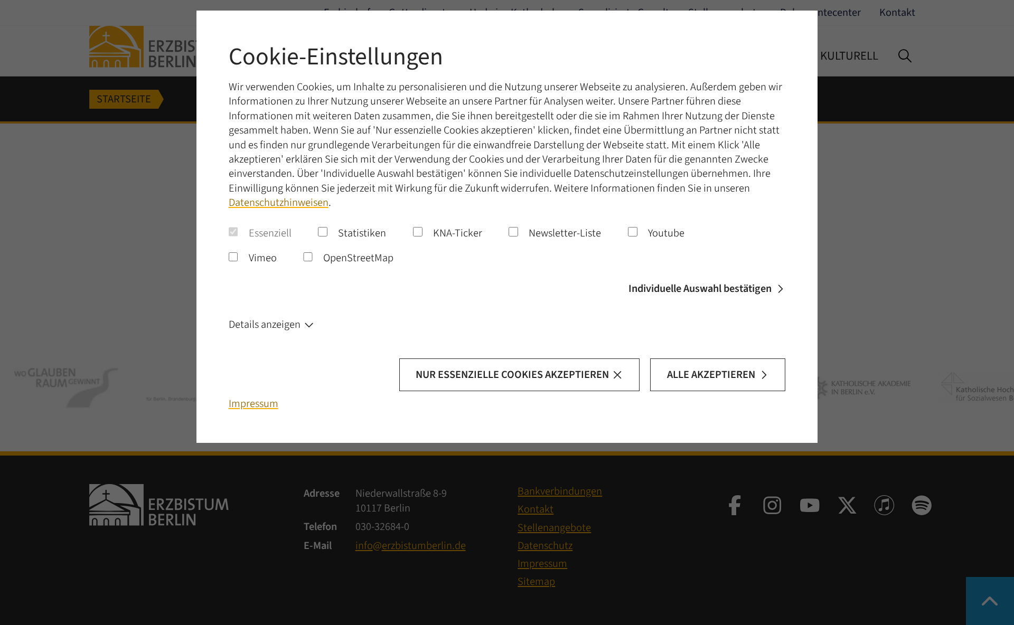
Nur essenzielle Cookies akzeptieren (512, 374)
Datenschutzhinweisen (278, 202)
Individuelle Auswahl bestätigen (700, 288)
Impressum (253, 403)
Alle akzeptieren (711, 374)
